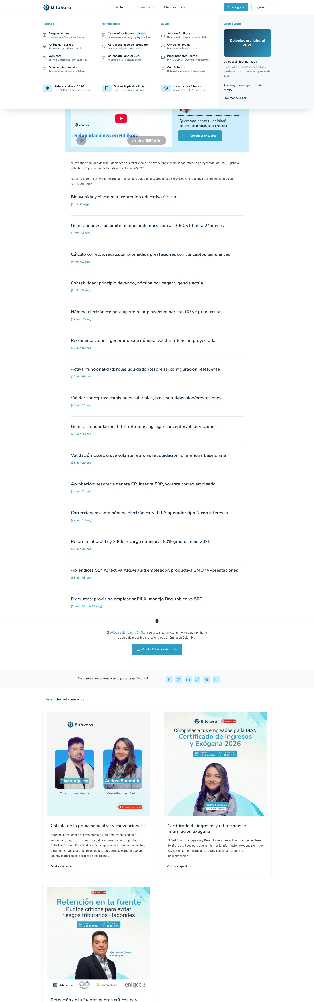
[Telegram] (206, 679)
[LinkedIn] (188, 679)
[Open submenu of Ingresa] (268, 7)
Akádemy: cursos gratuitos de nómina (243, 88)
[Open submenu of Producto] (126, 7)
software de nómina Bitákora (129, 632)
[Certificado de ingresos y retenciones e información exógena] (215, 715)
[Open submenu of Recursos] (153, 7)
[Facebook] (169, 679)
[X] (178, 679)
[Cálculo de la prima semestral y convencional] (98, 715)
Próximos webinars (236, 98)
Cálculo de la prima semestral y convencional (96, 826)
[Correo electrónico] (216, 679)
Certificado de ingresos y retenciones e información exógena (206, 828)
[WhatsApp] (197, 679)
